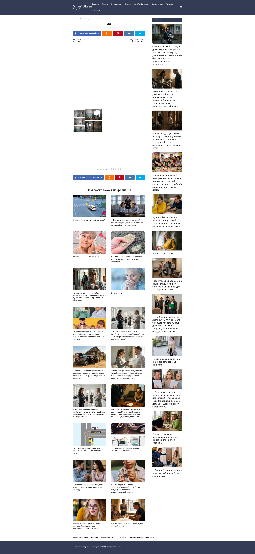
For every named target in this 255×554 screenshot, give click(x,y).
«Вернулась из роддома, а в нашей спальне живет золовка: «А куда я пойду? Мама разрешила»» (167, 285)
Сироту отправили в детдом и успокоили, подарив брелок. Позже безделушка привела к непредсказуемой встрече (125, 488)
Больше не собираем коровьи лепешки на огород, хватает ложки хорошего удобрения (127, 258)
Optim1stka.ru (82, 6)
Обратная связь (107, 538)
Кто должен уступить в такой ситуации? (89, 220)
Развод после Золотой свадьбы (86, 256)
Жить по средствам (163, 253)
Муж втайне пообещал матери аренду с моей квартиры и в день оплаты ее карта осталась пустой (166, 221)
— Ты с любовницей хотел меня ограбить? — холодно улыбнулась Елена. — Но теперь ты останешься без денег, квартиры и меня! (127, 335)
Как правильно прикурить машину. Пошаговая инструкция (125, 449)
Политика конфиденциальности (141, 538)
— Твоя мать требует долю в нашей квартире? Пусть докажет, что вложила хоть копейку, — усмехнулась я (127, 222)
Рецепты (95, 4)
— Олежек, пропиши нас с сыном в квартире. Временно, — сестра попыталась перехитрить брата (87, 526)
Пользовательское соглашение (85, 538)
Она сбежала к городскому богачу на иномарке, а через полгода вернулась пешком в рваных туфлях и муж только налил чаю (89, 374)
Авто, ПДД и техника (141, 4)
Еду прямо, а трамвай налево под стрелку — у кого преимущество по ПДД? (87, 450)
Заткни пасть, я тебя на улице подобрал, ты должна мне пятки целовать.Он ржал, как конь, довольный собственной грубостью (165, 98)
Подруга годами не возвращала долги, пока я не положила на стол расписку (166, 438)
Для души (96, 10)
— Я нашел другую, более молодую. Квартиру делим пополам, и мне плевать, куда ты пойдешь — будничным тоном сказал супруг (166, 140)
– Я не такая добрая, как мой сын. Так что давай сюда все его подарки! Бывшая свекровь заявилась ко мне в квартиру (88, 335)
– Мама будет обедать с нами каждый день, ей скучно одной (127, 525)
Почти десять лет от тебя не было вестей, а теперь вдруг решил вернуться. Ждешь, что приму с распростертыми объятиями (89, 296)
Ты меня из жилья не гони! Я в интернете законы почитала (166, 362)
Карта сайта (121, 538)
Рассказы (169, 4)
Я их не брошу (117, 293)
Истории (128, 4)
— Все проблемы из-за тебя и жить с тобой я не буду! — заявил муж (167, 473)
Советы (105, 4)
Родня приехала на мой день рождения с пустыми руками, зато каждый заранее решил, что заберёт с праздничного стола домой (167, 182)
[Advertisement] (109, 62)
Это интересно (116, 4)
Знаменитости (157, 4)
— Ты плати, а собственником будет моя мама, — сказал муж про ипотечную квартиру (89, 487)
